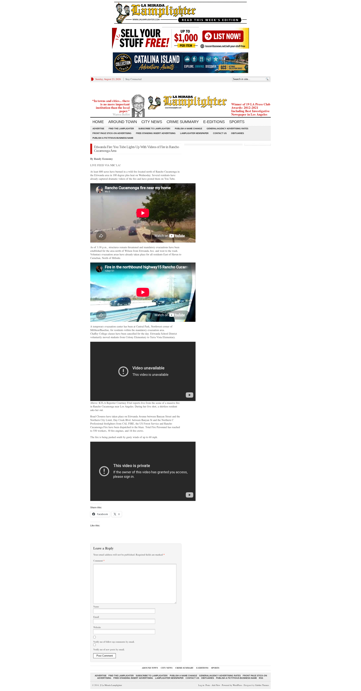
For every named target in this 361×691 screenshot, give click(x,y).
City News (151, 122)
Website (97, 627)
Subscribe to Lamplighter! (154, 128)
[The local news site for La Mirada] (180, 101)
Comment (99, 560)
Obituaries (237, 133)
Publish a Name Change (188, 128)
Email (96, 617)
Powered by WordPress (232, 685)
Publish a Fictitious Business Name (113, 138)
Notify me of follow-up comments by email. (113, 641)
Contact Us (220, 133)
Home (98, 122)
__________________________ (180, 50)
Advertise (98, 128)
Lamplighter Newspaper (194, 133)
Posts (208, 685)
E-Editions (214, 122)
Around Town (122, 122)
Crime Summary (183, 122)
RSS (261, 678)
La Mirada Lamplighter (111, 685)
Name (96, 606)
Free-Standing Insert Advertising (156, 133)
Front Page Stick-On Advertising (112, 133)
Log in (201, 685)
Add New (216, 685)
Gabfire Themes (262, 685)
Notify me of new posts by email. (108, 649)
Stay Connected (133, 79)
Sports (236, 122)
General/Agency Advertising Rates (227, 128)
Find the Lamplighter (121, 128)
